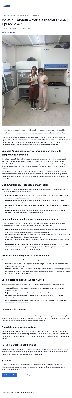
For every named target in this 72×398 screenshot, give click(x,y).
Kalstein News (12, 32)
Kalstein (7, 6)
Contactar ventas (9, 375)
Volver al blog (25, 375)
